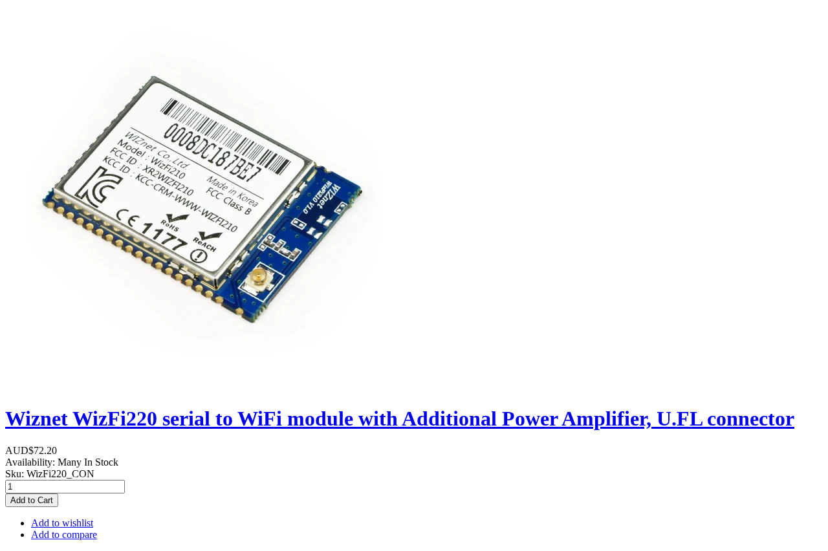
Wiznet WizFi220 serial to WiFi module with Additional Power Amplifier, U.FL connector (399, 418)
